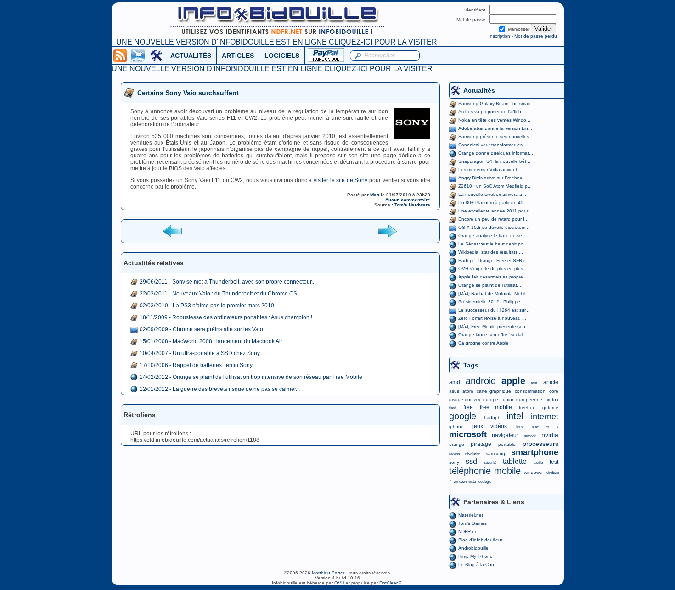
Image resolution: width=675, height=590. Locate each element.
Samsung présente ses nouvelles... (495, 136)
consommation (530, 391)
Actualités (479, 90)
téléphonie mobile (485, 471)
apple (513, 381)
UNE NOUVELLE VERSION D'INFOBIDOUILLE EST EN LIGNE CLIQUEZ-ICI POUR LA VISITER (276, 42)
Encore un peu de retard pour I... (493, 219)
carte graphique (494, 391)
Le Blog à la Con (476, 564)
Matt (374, 194)
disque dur (460, 399)
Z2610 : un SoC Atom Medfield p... (495, 186)
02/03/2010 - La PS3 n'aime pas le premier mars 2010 (207, 305)
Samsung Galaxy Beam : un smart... (496, 103)
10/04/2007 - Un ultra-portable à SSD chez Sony (200, 353)
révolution (472, 454)
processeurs (540, 443)
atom (467, 391)
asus (454, 391)
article (550, 382)
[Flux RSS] (120, 55)
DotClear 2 (390, 582)
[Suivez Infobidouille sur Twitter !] (138, 55)
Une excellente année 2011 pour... (495, 210)
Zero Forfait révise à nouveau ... (492, 318)
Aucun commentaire (407, 199)
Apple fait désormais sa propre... (492, 276)
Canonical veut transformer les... (492, 144)
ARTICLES (238, 55)
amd (454, 382)
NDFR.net (468, 531)
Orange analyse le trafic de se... (492, 235)
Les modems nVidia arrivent (487, 169)
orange (456, 444)
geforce (550, 407)
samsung (495, 453)
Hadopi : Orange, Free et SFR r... (493, 260)
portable (507, 444)
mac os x (545, 427)
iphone (456, 426)
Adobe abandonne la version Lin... (495, 128)
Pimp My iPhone (475, 556)
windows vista (465, 481)
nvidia (549, 435)
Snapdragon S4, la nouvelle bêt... (494, 161)
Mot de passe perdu (535, 36)
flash (452, 408)
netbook (530, 436)
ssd (471, 461)
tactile (538, 463)
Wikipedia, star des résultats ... (490, 252)
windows (533, 472)
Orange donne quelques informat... (495, 153)
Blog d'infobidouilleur (480, 539)
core (553, 391)
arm (534, 383)
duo (477, 400)
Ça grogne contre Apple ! (485, 342)
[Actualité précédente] (173, 230)
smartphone (534, 452)
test (554, 462)
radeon (454, 454)
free (468, 407)
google (462, 416)
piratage (481, 444)
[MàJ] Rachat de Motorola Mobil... (493, 293)
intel (514, 416)
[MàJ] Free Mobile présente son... (493, 326)
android (481, 381)
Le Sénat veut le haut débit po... (493, 243)
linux (519, 427)
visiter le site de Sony (340, 180)
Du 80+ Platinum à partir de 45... (493, 202)
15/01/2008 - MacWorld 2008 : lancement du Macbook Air (211, 341)
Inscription (499, 36)
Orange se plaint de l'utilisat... (489, 285)
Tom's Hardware (412, 204)
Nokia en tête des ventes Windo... (494, 119)
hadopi (491, 417)
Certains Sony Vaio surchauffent (188, 92)
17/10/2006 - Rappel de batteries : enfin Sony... (198, 365)
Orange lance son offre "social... (492, 334)
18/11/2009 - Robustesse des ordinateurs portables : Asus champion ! (226, 317)
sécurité (490, 463)
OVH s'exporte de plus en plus (490, 268)
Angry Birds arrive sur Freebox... (492, 177)
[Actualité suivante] (387, 230)
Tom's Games (472, 523)
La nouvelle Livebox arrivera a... (492, 194)
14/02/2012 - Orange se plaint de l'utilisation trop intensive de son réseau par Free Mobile (251, 377)
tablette (515, 461)
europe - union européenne (512, 399)
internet (544, 416)
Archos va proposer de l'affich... (491, 111)
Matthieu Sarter (328, 572)
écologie (484, 481)
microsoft (468, 434)
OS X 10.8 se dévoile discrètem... (493, 227)
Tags (470, 365)
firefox (552, 399)
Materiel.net (470, 515)
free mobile (496, 407)
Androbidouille (473, 548)
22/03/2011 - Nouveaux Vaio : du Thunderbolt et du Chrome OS (218, 293)
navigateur (505, 435)
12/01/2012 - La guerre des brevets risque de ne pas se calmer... (220, 389)
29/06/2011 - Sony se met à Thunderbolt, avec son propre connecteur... (227, 281)
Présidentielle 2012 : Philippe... (491, 301)
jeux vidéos (489, 426)
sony (454, 462)
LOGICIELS (281, 55)
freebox (527, 407)
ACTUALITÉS (190, 55)
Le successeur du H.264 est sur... (493, 309)
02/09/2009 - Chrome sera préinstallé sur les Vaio (201, 329)
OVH (339, 582)
